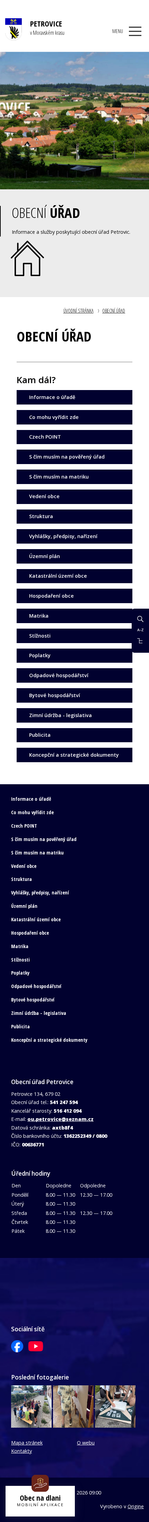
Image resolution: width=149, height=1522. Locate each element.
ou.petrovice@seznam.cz (60, 1119)
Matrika (39, 615)
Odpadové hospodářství (58, 675)
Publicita (40, 735)
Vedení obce (44, 496)
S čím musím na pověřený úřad (67, 456)
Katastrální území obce (58, 576)
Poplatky (40, 655)
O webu (86, 1442)
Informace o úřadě (52, 397)
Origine (136, 1506)
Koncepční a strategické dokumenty (74, 755)
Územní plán (44, 556)
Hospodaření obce (51, 595)
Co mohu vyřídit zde (54, 417)
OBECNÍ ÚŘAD (113, 310)
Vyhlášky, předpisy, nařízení (63, 536)
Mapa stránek (27, 1442)
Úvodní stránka (78, 310)
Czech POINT (45, 436)
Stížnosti (40, 635)
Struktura (41, 516)
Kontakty (21, 1451)
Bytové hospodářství (54, 695)
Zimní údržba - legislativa (60, 715)
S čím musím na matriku (59, 476)
